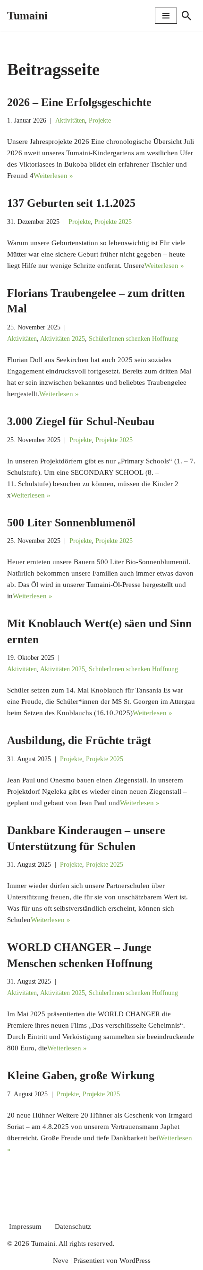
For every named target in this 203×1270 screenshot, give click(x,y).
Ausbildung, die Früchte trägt (79, 740)
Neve (60, 1260)
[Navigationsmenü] (166, 16)
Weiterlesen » (53, 175)
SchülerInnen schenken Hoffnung (133, 338)
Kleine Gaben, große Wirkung (80, 1075)
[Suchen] (186, 15)
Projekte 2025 (113, 221)
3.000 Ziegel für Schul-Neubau (80, 421)
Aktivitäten (70, 120)
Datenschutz (73, 1226)
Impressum (25, 1226)
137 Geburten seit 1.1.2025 (71, 203)
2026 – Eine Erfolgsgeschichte (79, 102)
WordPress (135, 1260)
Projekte (100, 120)
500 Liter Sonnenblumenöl (71, 522)
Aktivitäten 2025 (62, 338)
